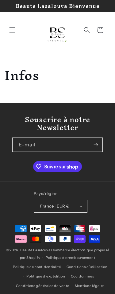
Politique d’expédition (45, 276)
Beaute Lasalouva (35, 250)
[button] (12, 30)
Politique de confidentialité (37, 267)
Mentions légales (90, 286)
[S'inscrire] (95, 145)
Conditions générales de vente (42, 286)
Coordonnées (82, 276)
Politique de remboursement (70, 257)
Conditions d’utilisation (87, 267)
